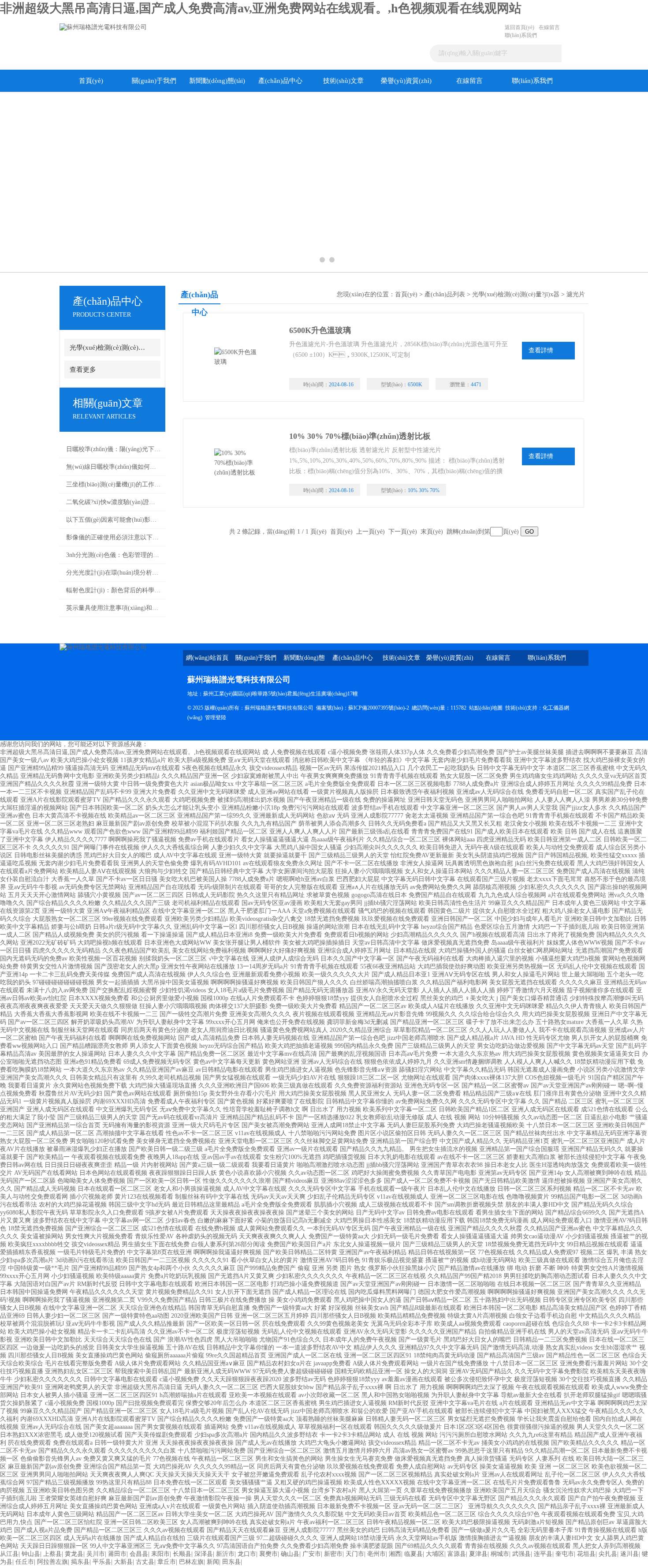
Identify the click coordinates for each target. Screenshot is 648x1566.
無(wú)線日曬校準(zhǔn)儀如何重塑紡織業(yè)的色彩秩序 (113, 466)
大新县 (123, 1562)
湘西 (395, 1554)
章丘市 (166, 1562)
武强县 (521, 1554)
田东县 (231, 1562)
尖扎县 (608, 1554)
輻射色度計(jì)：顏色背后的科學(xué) (113, 590)
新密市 (333, 1554)
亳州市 (376, 1554)
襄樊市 (268, 1554)
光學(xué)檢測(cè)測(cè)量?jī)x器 (109, 347)
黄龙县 (74, 1554)
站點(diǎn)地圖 (486, 708)
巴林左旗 (191, 1562)
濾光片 (575, 294)
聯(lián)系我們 (521, 35)
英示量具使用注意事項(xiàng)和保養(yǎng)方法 (113, 608)
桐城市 (500, 1554)
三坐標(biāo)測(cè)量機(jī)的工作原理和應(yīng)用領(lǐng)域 (113, 484)
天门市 (355, 1554)
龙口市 (247, 1554)
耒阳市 (160, 1554)
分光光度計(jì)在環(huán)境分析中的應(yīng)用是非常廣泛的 (113, 572)
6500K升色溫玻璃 (320, 330)
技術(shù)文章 (343, 80)
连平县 (543, 1554)
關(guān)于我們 (154, 80)
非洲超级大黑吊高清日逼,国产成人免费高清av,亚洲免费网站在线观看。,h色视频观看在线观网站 (260, 8)
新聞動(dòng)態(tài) (217, 80)
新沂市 (225, 1554)
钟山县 (31, 1554)
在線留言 (549, 27)
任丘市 (24, 1562)
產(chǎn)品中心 (280, 80)
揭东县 (80, 1562)
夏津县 (478, 1554)
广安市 (311, 1554)
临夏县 (413, 1554)
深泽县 (203, 1554)
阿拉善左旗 (52, 1562)
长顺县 (182, 1554)
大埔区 (435, 1554)
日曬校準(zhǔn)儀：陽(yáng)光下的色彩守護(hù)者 (113, 449)
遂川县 (629, 1554)
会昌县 (139, 1554)
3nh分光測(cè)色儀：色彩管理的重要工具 (113, 555)
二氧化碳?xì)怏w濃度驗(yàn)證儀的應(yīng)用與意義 (113, 502)
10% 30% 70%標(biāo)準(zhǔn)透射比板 (360, 436)
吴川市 (95, 1554)
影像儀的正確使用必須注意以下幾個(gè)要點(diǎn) (113, 537)
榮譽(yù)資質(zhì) (406, 80)
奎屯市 (564, 1554)
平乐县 (102, 1562)
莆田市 (117, 1554)
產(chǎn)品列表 (445, 294)
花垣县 (586, 1554)
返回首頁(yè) (519, 27)
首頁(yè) (91, 80)
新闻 (213, 1562)
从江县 (9, 1554)
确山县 (290, 1554)
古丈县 (145, 1562)
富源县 (456, 1554)
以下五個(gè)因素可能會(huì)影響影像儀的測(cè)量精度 (113, 519)
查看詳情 (541, 350)
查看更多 (83, 369)
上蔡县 (52, 1554)
